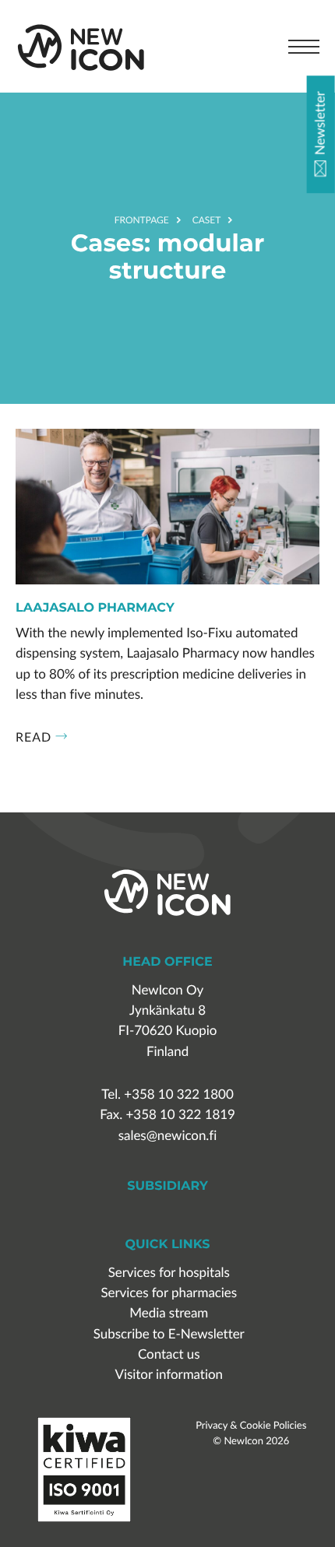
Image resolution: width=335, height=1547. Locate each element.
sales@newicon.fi (167, 1136)
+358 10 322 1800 (178, 1094)
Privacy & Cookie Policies (251, 1425)
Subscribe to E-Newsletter (169, 1334)
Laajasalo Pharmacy (95, 608)
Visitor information (169, 1375)
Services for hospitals (169, 1273)
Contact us (169, 1354)
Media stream (168, 1313)
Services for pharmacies (168, 1293)
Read (33, 736)
